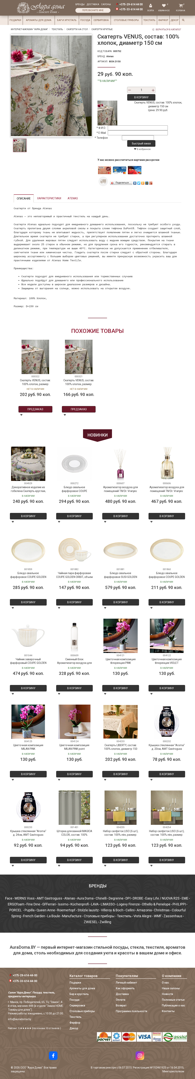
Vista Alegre (142, 916)
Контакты (168, 1011)
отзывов (54, 1028)
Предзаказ (35, 409)
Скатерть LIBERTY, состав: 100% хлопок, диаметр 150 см (120, 747)
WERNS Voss (24, 898)
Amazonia (144, 910)
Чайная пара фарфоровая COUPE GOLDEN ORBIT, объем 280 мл (74, 575)
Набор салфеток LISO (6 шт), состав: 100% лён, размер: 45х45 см (120, 833)
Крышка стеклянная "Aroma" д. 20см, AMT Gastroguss (167, 747)
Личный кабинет (126, 982)
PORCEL (15, 910)
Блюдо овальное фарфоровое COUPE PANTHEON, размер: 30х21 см (74, 489)
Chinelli (101, 898)
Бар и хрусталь (67, 20)
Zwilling (105, 922)
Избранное (164, 11)
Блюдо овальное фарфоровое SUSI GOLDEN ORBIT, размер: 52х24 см (120, 575)
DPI (128, 898)
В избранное (143, 149)
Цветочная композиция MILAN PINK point (74, 747)
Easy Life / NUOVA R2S (162, 898)
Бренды (80, 4)
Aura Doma (85, 898)
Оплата (120, 999)
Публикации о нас (173, 1005)
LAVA (95, 904)
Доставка (93, 4)
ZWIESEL (91, 922)
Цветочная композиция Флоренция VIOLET (167, 661)
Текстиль (149, 20)
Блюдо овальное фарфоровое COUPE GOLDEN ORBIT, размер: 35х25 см (28, 575)
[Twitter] (139, 182)
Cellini (130, 910)
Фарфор (163, 20)
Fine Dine (33, 904)
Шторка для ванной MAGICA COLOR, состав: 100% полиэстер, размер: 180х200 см (74, 833)
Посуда (85, 20)
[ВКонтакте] (135, 182)
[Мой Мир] (147, 182)
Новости (167, 994)
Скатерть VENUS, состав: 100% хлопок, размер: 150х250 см (35, 383)
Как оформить (125, 988)
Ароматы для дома (38, 20)
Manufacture (72, 916)
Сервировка (101, 20)
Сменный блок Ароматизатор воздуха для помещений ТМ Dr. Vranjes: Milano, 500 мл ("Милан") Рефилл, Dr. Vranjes (74, 662)
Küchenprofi (79, 904)
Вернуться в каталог (168, 29)
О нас (165, 982)
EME (185, 898)
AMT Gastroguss (49, 898)
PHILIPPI (179, 904)
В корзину (141, 97)
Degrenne (116, 898)
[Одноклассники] (143, 182)
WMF (157, 916)
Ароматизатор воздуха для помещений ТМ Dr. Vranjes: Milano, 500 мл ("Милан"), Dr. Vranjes (166, 489)
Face (8, 898)
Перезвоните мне (93, 10)
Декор (174, 20)
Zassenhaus (173, 916)
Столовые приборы (126, 20)
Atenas (110, 56)
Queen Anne (46, 910)
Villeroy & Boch (112, 910)
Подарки (15, 20)
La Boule (53, 916)
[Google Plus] (151, 182)
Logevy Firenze (128, 904)
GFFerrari (49, 904)
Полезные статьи (173, 999)
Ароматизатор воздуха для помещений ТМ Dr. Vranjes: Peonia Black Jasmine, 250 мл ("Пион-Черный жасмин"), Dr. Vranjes (120, 489)
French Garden (34, 916)
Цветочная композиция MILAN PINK (28, 747)
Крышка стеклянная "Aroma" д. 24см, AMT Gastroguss (28, 833)
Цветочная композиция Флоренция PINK (121, 661)
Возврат (121, 1005)
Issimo (63, 904)
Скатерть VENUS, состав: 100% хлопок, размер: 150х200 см (78, 383)
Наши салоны (171, 988)
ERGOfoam (16, 904)
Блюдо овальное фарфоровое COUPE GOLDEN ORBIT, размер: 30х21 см (167, 575)
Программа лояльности (131, 1011)
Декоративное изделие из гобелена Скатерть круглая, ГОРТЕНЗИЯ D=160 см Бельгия (28, 489)
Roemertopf (66, 910)
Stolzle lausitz (88, 910)
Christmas (162, 910)
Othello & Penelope (156, 904)
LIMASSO (108, 904)
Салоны (106, 4)
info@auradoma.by (19, 1019)
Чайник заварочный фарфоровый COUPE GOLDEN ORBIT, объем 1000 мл (28, 662)
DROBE (138, 898)
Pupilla (29, 910)
